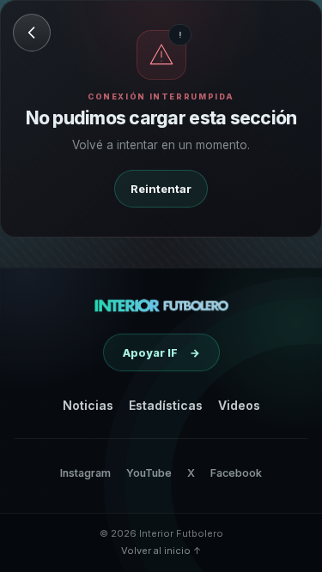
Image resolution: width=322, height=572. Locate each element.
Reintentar (161, 189)
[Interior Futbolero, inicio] (161, 305)
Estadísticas (166, 405)
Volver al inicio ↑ (161, 551)
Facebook (236, 473)
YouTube (149, 473)
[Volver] (32, 32)
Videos (239, 405)
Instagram (85, 473)
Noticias (88, 405)
